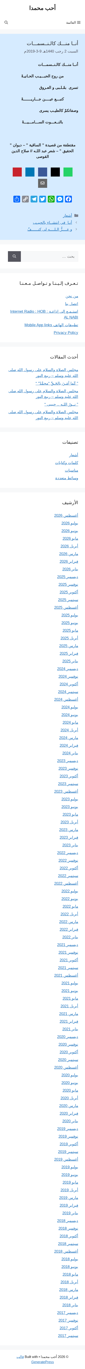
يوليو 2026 (69, 523)
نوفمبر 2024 (68, 676)
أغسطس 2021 (66, 975)
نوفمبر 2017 (68, 1320)
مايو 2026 (70, 538)
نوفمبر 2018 (68, 1228)
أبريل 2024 (69, 730)
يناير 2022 (70, 937)
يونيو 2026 (69, 531)
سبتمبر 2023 (68, 784)
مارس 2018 (68, 1290)
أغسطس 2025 (66, 607)
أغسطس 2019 (66, 1159)
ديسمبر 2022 (67, 853)
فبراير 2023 (69, 837)
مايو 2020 (70, 1090)
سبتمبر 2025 (68, 600)
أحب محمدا (42, 8)
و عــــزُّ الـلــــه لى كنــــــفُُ (49, 229)
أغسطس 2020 (66, 1067)
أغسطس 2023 (66, 791)
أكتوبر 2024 (69, 684)
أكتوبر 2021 (69, 960)
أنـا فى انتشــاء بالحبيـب (52, 223)
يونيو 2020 (69, 1083)
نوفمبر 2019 (68, 1136)
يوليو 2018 (69, 1259)
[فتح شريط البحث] (6, 22)
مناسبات (71, 470)
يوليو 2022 (69, 891)
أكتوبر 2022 (69, 868)
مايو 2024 (70, 722)
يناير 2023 (70, 845)
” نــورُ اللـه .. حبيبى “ (61, 404)
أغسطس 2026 (66, 515)
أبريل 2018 (69, 1282)
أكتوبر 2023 (69, 776)
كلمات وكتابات (66, 463)
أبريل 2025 (69, 638)
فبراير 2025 (69, 653)
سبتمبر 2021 (68, 968)
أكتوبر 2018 (69, 1236)
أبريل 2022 (69, 914)
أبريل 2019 (69, 1190)
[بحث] (14, 256)
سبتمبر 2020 (68, 1060)
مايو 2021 (70, 998)
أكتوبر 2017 (69, 1328)
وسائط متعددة (66, 478)
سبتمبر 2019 (68, 1152)
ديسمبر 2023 (67, 761)
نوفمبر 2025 (68, 584)
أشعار (67, 216)
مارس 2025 (68, 646)
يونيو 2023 (69, 807)
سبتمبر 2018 (68, 1244)
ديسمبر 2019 (67, 1129)
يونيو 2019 (69, 1175)
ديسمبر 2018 (67, 1221)
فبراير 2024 (69, 745)
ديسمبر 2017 (67, 1313)
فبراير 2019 (69, 1205)
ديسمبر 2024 (67, 669)
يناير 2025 (70, 661)
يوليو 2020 (69, 1075)
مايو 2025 (70, 630)
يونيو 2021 (69, 991)
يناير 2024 (70, 753)
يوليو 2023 (69, 799)
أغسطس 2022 (66, 883)
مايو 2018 (70, 1274)
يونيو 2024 (69, 715)
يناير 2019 (70, 1213)
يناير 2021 (70, 1029)
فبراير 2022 (69, 929)
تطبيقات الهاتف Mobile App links (51, 325)
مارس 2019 (68, 1198)
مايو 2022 (70, 906)
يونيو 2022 (69, 899)
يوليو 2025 (69, 615)
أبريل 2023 (69, 822)
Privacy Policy (66, 333)
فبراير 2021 (69, 1021)
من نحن (72, 296)
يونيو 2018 (69, 1267)
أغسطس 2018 (66, 1251)
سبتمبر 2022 (68, 876)
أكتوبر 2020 (69, 1052)
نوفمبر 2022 (68, 860)
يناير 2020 (70, 1121)
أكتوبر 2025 (69, 592)
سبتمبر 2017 (68, 1336)
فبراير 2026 (69, 561)
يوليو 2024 (69, 707)
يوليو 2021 (69, 983)
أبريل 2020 (69, 1098)
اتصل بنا (71, 304)
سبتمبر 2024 (68, 692)
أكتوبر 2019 (69, 1144)
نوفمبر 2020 (68, 1044)
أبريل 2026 (69, 546)
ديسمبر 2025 (67, 577)
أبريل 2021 (69, 1006)
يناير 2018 (70, 1305)
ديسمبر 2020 (67, 1037)
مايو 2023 (70, 814)
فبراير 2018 (69, 1297)
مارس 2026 (68, 554)
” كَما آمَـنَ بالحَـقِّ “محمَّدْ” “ (57, 383)
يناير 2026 (70, 569)
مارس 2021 (68, 1014)
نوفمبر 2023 (68, 768)
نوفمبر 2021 (68, 952)
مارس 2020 (68, 1106)
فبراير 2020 (69, 1113)
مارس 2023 (68, 830)
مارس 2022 (68, 922)
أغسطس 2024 (66, 699)
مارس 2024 (68, 738)
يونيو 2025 (69, 623)
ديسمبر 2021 (67, 945)
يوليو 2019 (69, 1167)
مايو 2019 (70, 1182)
